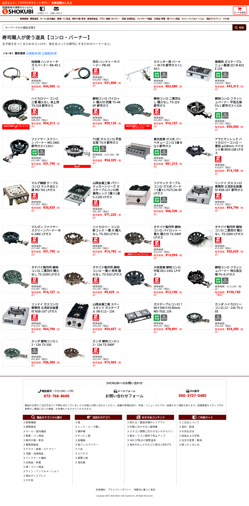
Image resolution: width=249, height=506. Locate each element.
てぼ (80, 449)
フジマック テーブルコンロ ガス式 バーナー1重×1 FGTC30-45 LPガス (168, 188)
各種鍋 (81, 440)
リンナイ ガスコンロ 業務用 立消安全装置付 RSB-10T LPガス (44, 307)
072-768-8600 (56, 396)
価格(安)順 (35, 53)
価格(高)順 (51, 53)
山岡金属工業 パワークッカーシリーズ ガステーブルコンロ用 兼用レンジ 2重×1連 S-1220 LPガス (106, 190)
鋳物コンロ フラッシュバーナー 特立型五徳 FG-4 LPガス (228, 270)
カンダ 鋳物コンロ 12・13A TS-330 (44, 343)
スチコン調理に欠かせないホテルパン (151, 431)
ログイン (7, 2)
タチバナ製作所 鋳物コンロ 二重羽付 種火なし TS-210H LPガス (45, 270)
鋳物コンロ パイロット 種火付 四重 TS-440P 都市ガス (106, 101)
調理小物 (83, 458)
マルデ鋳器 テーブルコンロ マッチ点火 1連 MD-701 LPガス (44, 186)
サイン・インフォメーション (193, 18)
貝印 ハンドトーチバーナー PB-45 (106, 63)
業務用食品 (92, 18)
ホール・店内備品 (47, 18)
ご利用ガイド (205, 417)
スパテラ (83, 453)
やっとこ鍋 (84, 435)
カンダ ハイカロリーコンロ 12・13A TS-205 (229, 307)
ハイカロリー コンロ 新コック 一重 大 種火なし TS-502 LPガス (107, 230)
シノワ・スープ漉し (89, 426)
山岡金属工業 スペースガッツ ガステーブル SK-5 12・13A (106, 307)
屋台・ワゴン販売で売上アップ (147, 435)
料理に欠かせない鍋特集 (144, 426)
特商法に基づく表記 (144, 489)
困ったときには (190, 444)
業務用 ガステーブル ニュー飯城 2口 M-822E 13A (229, 65)
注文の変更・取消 (192, 440)
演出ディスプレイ (213, 18)
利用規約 (100, 489)
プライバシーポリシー (119, 489)
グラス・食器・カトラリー (110, 18)
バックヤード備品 (144, 18)
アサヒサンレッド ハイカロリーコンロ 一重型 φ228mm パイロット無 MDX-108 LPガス (229, 146)
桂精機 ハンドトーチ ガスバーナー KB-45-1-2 (46, 65)
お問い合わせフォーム (124, 395)
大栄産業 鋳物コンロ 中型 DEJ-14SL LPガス (167, 270)
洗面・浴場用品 (128, 18)
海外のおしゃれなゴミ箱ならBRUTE (150, 444)
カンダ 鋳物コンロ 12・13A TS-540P (106, 343)
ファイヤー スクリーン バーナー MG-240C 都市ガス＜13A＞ (45, 142)
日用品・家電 (159, 18)
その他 (226, 18)
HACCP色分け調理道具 (143, 440)
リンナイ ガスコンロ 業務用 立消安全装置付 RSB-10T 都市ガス (229, 186)
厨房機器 (24, 18)
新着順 (21, 53)
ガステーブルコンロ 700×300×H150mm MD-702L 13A (168, 307)
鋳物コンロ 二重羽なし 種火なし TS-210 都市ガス (167, 101)
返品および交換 (190, 435)
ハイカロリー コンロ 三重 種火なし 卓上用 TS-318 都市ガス (45, 101)
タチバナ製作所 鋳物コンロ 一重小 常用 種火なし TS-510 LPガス (107, 270)
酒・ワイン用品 (173, 18)
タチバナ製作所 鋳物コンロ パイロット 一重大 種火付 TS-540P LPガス (167, 232)
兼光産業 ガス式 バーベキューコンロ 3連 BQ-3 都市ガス (168, 142)
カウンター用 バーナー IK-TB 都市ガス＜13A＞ (168, 65)
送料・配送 (188, 426)
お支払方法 (188, 431)
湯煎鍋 (81, 462)
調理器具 (34, 18)
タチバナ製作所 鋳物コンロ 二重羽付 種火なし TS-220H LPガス (229, 230)
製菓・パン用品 (63, 18)
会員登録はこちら (62, 2)
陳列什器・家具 (78, 18)
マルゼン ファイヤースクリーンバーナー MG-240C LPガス (46, 230)
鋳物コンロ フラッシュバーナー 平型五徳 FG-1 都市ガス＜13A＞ (228, 103)
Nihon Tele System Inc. (125, 496)
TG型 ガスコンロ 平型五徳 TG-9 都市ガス (107, 141)
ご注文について (190, 422)
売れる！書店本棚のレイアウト (147, 422)
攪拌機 (81, 431)
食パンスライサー (88, 444)
